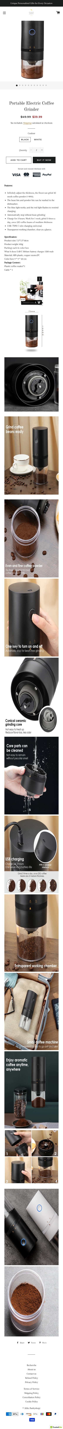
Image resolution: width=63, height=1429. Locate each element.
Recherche (31, 1365)
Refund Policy (31, 1378)
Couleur (31, 133)
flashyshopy (35, 1408)
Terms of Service (31, 1388)
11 (46, 85)
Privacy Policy (31, 1382)
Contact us (31, 1373)
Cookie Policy (31, 1401)
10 (43, 85)
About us (32, 1369)
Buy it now (44, 160)
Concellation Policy (31, 1397)
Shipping (27, 123)
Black (25, 139)
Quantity (23, 150)
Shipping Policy (31, 1393)
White (38, 139)
